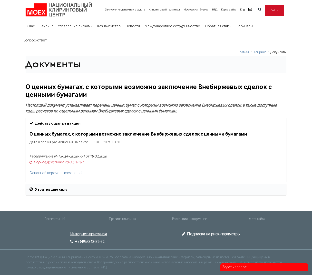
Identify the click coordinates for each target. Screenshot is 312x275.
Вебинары (244, 26)
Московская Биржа (196, 9)
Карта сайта (228, 9)
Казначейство (109, 26)
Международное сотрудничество (172, 26)
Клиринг (46, 26)
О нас (30, 26)
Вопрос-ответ (35, 40)
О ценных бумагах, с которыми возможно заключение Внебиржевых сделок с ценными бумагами (138, 134)
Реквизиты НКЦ (55, 219)
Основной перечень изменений (55, 173)
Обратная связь (218, 26)
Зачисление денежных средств (125, 9)
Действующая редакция (57, 124)
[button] (250, 9)
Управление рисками (75, 26)
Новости (133, 26)
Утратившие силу (51, 190)
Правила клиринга (122, 219)
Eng (242, 9)
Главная (244, 52)
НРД (214, 9)
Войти (275, 10)
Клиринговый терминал (164, 9)
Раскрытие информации (189, 219)
